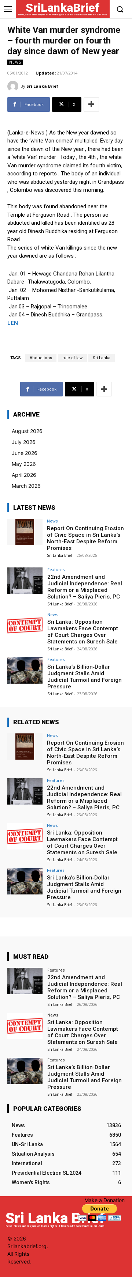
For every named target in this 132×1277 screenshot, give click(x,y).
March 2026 (26, 486)
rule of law (72, 358)
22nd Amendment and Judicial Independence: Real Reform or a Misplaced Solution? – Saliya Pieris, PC (84, 587)
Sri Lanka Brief (42, 86)
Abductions (41, 358)
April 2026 (24, 475)
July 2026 (24, 442)
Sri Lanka (101, 358)
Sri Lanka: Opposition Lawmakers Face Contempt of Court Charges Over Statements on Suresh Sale (82, 632)
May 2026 (24, 464)
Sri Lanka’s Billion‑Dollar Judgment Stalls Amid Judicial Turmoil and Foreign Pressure (84, 677)
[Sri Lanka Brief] (14, 86)
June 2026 (24, 453)
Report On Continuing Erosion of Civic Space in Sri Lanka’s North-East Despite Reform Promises (85, 538)
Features (56, 569)
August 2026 (27, 431)
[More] (91, 104)
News (15, 62)
